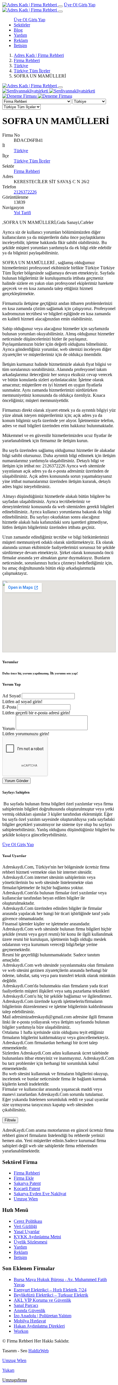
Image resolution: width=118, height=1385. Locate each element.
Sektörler (22, 24)
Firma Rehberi (27, 60)
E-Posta (9, 707)
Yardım (20, 35)
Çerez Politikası (28, 1221)
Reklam (21, 40)
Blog (18, 30)
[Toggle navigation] (60, 6)
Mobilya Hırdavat (30, 1320)
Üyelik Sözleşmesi (30, 1241)
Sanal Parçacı (26, 1305)
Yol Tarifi (22, 212)
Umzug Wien (26, 1198)
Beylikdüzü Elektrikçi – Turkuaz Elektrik (51, 1295)
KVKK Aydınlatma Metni (37, 1236)
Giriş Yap (86, 4)
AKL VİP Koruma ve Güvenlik (42, 1300)
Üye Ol (71, 4)
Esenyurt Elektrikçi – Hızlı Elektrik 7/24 (50, 1289)
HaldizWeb (38, 1350)
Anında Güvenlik (29, 1310)
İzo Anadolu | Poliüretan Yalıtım (42, 1315)
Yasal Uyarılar (27, 1231)
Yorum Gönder (16, 781)
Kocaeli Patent (27, 1188)
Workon (21, 1331)
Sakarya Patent (27, 1183)
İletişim (20, 45)
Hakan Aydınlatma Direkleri (39, 1326)
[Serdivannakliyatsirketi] (48, 90)
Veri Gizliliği (25, 1226)
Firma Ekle (24, 1178)
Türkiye (21, 65)
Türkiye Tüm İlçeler (32, 70)
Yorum (8, 728)
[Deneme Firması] (37, 96)
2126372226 (25, 191)
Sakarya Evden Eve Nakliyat (40, 1193)
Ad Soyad (11, 695)
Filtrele (10, 1120)
